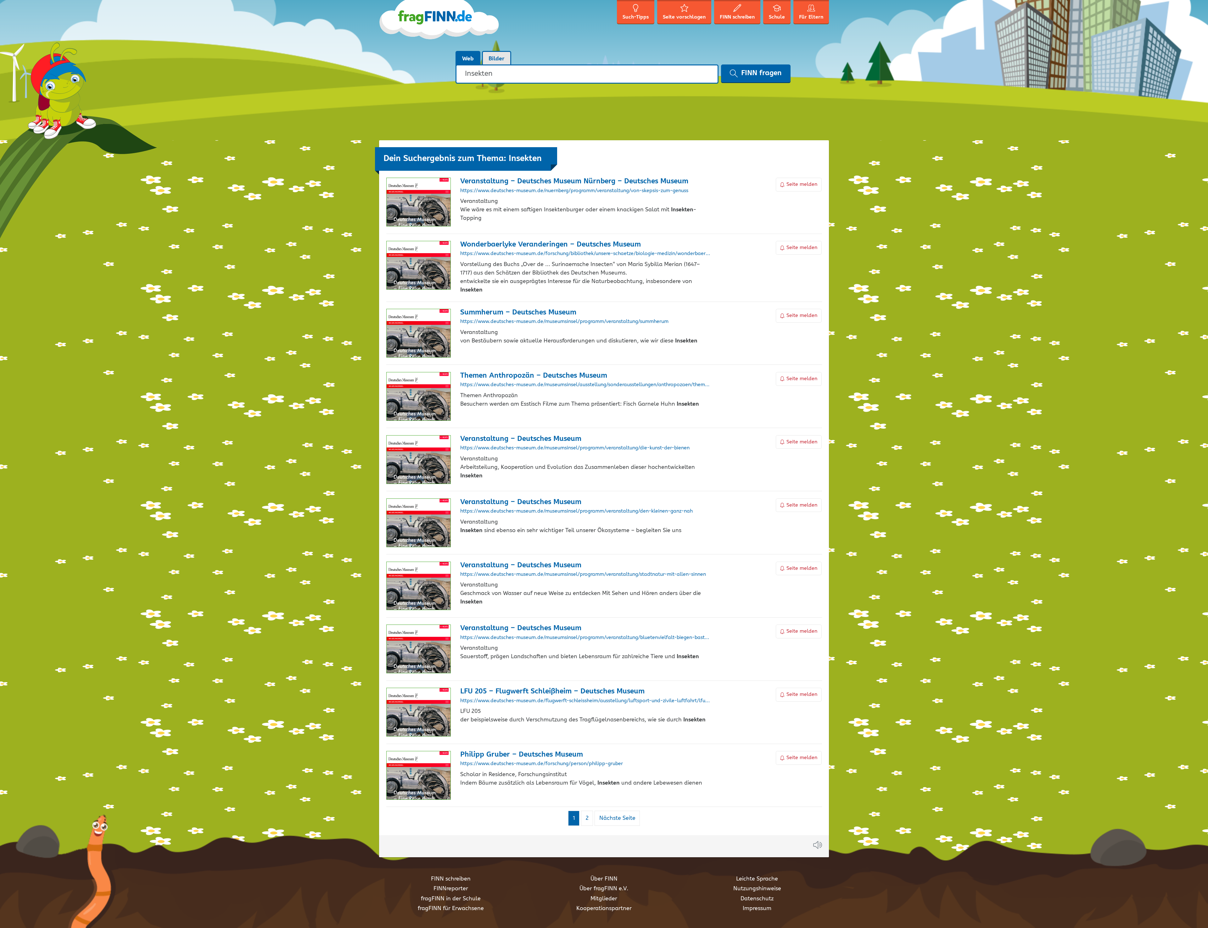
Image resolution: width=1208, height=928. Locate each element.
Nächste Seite (617, 818)
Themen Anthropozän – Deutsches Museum (533, 375)
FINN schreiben (451, 879)
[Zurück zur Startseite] (439, 25)
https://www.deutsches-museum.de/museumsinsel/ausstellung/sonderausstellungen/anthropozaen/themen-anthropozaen (585, 385)
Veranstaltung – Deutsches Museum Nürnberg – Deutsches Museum (574, 181)
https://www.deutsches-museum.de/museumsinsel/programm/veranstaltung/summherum (564, 321)
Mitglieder (603, 898)
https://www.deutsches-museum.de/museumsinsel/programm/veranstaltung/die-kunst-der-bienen (575, 448)
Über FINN (604, 879)
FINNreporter (450, 888)
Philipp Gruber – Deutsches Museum (521, 754)
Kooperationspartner (604, 908)
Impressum (757, 908)
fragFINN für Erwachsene (451, 908)
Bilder (497, 58)
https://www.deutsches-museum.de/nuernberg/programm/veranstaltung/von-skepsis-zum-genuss (574, 191)
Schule (777, 17)
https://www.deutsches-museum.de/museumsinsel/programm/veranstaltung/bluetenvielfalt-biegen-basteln (585, 638)
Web (468, 58)
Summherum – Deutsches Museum (518, 312)
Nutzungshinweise (757, 888)
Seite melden (801, 184)
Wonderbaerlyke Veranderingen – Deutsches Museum (550, 244)
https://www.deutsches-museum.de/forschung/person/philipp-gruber (541, 764)
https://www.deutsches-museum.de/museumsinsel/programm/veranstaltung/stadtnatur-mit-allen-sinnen (583, 574)
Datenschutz (757, 898)
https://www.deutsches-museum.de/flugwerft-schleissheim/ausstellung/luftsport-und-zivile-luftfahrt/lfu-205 (585, 701)
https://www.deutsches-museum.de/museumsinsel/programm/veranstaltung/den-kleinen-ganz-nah (576, 511)
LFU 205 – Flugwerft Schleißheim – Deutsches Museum (552, 691)
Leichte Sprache (757, 879)
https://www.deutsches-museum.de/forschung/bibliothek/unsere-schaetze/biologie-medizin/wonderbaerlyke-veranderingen (585, 254)
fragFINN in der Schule (451, 898)
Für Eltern (811, 17)
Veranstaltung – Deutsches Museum (520, 438)
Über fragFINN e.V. (603, 888)
